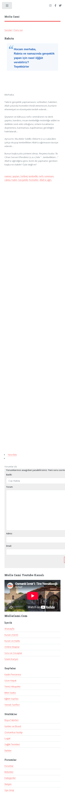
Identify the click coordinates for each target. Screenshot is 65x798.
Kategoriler (10, 777)
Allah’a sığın (45, 179)
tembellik (33, 176)
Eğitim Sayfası (11, 698)
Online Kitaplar (12, 646)
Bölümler (9, 771)
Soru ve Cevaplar (13, 653)
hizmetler (33, 179)
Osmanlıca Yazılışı (13, 732)
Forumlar (9, 765)
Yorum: (9, 486)
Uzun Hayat (10, 680)
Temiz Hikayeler (12, 686)
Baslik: (9, 474)
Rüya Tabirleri (11, 720)
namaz (8, 176)
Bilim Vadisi (10, 692)
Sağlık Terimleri (12, 744)
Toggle (7, 6)
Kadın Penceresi (12, 674)
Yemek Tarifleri (12, 704)
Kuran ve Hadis (12, 640)
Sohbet (24, 176)
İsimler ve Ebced (12, 726)
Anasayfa (9, 628)
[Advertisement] (31, 80)
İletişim (8, 784)
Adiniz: (9, 533)
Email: (9, 545)
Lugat (7, 738)
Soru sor (18, 30)
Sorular (8, 30)
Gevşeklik (23, 179)
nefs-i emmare (46, 176)
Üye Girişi (9, 790)
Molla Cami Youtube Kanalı (24, 575)
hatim (14, 179)
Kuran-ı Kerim (11, 634)
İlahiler (8, 750)
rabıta (7, 179)
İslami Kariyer (11, 659)
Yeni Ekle (12, 454)
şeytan (15, 176)
